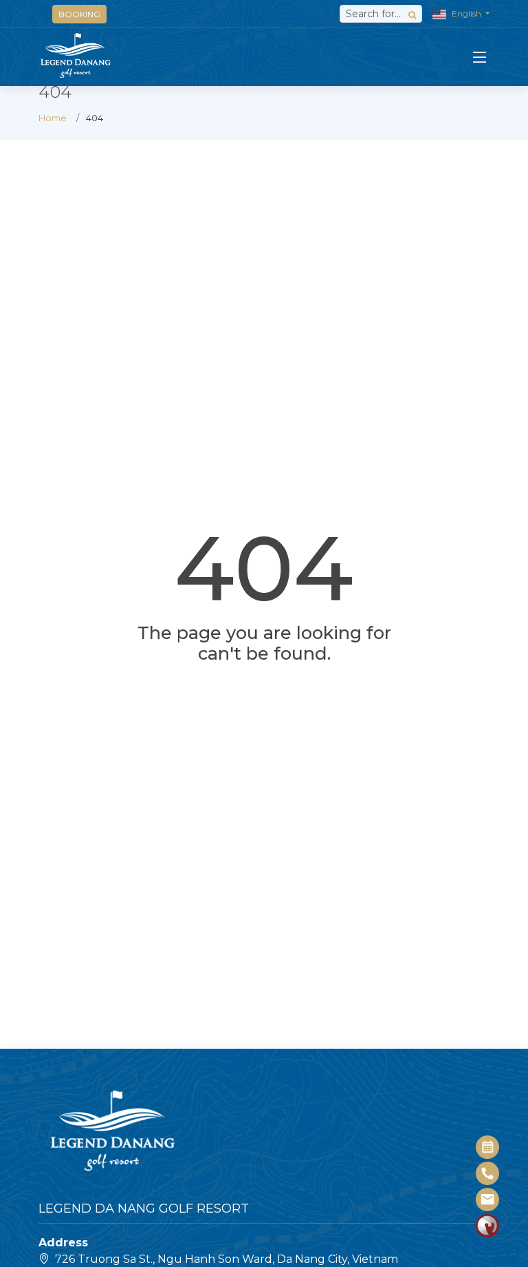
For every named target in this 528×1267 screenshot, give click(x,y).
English (466, 13)
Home (52, 117)
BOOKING (79, 14)
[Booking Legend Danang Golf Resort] (488, 1147)
